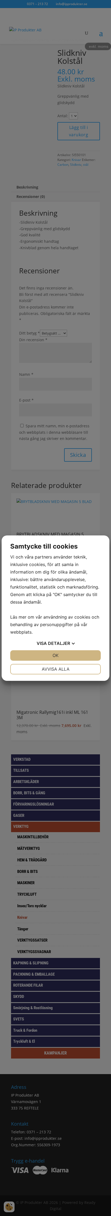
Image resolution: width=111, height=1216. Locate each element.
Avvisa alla (56, 669)
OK (55, 655)
